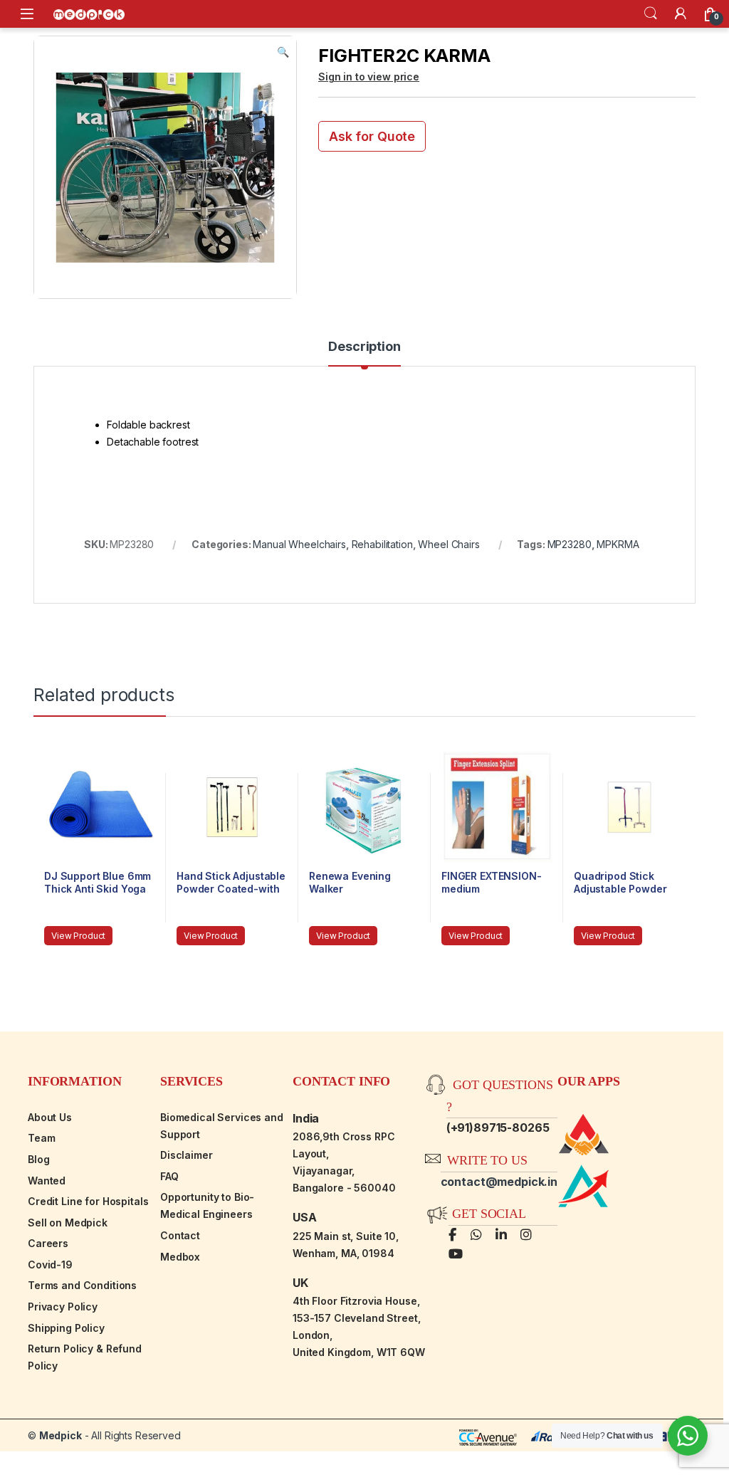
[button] (283, 52)
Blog (38, 1159)
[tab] (364, 353)
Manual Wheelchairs (299, 544)
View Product (78, 935)
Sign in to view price (368, 76)
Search (651, 13)
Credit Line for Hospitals (88, 1201)
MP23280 (569, 544)
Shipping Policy (66, 1328)
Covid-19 (50, 1264)
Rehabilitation (382, 544)
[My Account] (680, 13)
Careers (48, 1243)
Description (364, 347)
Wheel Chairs (448, 544)
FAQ (169, 1176)
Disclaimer (186, 1155)
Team (41, 1138)
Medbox (180, 1257)
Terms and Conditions (82, 1285)
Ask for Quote (372, 136)
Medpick (60, 1435)
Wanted (46, 1180)
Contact (180, 1235)
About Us (50, 1117)
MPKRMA (618, 544)
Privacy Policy (63, 1306)
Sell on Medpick (67, 1222)
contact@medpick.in (499, 1181)
